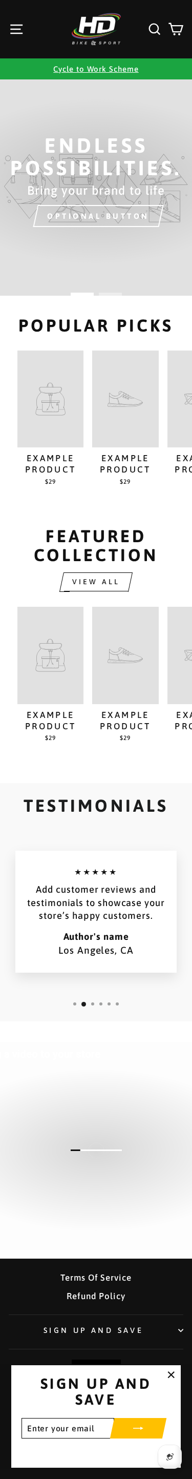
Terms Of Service (96, 1277)
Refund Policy (96, 1296)
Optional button (98, 216)
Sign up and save (94, 1330)
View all (96, 582)
